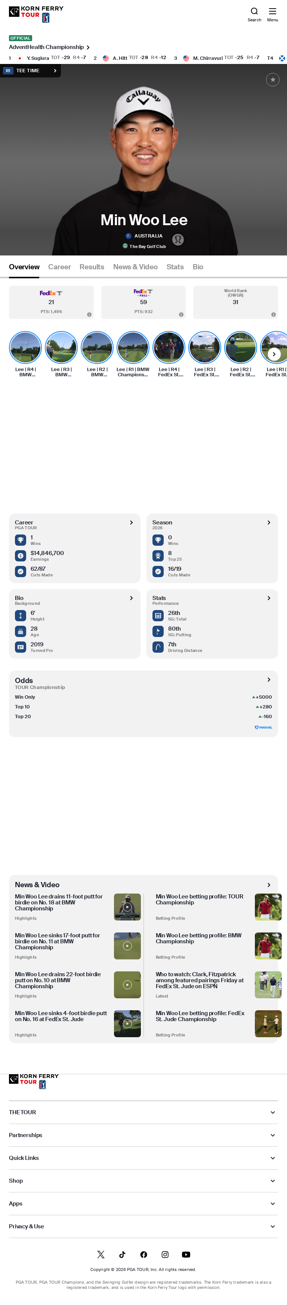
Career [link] (59, 267)
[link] (36, 14)
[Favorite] (273, 79)
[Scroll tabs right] (274, 354)
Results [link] (92, 267)
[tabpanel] (143, 660)
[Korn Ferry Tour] (34, 1081)
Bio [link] (198, 267)
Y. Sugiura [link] (38, 58)
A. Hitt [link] (120, 58)
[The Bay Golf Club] (125, 246)
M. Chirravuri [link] (208, 58)
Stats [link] (175, 267)
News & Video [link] (135, 267)
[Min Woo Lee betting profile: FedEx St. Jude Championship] (268, 1023)
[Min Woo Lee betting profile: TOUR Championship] (268, 907)
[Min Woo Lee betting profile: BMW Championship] (268, 945)
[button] (51, 302)
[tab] (24, 270)
